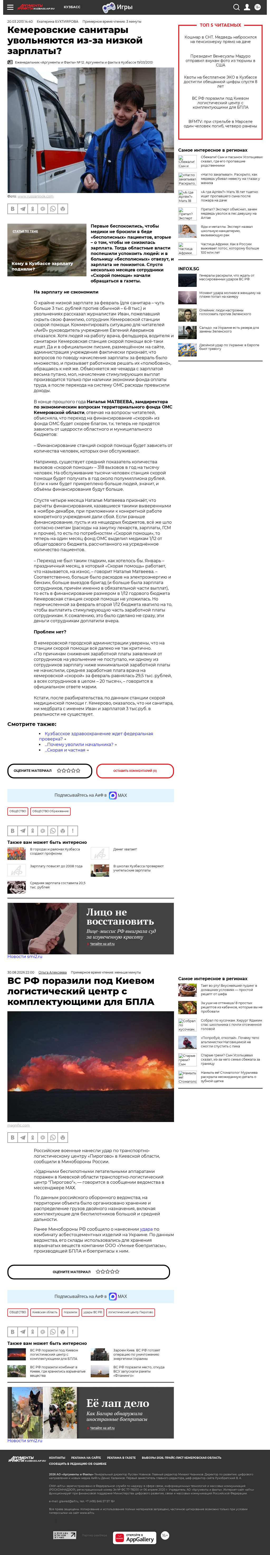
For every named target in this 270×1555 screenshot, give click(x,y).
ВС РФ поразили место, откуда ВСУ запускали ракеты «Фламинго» (139, 1371)
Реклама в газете (121, 1458)
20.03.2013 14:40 (20, 21)
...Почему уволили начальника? (79, 744)
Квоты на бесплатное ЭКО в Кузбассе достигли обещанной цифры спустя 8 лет (220, 82)
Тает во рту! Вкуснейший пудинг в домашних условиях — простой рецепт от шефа (229, 990)
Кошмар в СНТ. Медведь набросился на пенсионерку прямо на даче (221, 39)
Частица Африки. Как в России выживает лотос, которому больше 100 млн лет (230, 248)
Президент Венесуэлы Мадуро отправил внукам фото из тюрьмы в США (220, 61)
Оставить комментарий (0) (135, 771)
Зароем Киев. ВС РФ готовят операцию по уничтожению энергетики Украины (136, 1354)
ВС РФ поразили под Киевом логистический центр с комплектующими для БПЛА (220, 103)
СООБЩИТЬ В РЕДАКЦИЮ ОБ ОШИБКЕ (78, 1464)
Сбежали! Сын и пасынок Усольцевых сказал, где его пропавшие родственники (232, 161)
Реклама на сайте (86, 1458)
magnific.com (18, 1125)
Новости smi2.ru (24, 956)
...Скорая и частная (65, 750)
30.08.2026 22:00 (20, 972)
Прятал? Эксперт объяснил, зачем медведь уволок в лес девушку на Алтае (229, 213)
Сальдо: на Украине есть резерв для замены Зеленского (229, 329)
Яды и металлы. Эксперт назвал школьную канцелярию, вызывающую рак (227, 231)
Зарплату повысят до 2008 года (56, 866)
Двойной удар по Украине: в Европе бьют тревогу (229, 347)
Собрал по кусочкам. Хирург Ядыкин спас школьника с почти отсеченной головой (231, 1024)
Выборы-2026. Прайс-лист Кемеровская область (181, 1458)
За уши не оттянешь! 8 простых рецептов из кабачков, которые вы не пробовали (231, 1007)
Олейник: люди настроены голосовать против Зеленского (225, 312)
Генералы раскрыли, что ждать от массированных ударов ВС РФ (226, 277)
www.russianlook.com (36, 196)
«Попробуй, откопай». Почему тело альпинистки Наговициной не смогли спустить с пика (230, 1042)
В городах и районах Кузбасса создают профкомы (55, 851)
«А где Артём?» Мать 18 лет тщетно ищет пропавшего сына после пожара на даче (229, 196)
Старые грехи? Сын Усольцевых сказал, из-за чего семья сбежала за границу (230, 1059)
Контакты (57, 1458)
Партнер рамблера (94, 1535)
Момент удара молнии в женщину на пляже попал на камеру (230, 295)
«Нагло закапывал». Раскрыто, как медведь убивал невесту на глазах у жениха (230, 178)
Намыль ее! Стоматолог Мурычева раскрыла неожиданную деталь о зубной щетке (229, 1077)
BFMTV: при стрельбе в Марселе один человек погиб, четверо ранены (220, 123)
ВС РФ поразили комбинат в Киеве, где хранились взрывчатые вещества (57, 1371)
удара (147, 1229)
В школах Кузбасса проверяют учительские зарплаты (138, 868)
